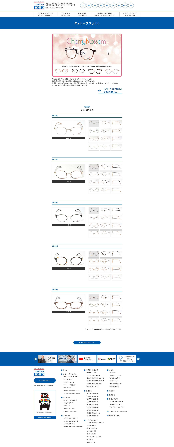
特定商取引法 (114, 386)
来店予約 (113, 372)
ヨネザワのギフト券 (116, 401)
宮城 (131, 5)
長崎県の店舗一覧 (93, 402)
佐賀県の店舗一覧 (93, 399)
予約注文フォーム (70, 408)
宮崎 (119, 5)
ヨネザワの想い (92, 425)
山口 (83, 5)
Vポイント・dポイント (117, 407)
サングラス (67, 388)
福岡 (89, 5)
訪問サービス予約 (116, 375)
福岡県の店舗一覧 (93, 396)
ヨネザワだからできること (95, 422)
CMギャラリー (91, 442)
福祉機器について (93, 386)
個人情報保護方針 (116, 384)
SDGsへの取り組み (70, 411)
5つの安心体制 (92, 431)
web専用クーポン (116, 404)
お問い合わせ (114, 381)
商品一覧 (67, 406)
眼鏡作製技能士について (72, 390)
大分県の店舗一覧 (93, 407)
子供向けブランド (70, 424)
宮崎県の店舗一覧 (93, 410)
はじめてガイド (69, 403)
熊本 (107, 5)
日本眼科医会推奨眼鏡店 (72, 393)
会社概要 (90, 439)
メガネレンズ (68, 379)
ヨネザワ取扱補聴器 (93, 375)
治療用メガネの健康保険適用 (73, 427)
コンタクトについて (70, 400)
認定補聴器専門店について (95, 378)
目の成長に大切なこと (71, 418)
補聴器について (92, 372)
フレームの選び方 (70, 385)
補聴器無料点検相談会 (94, 384)
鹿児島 (125, 5)
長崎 (101, 5)
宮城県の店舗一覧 (93, 416)
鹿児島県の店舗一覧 (93, 413)
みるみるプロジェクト (71, 421)
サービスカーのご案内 (94, 436)
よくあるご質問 (115, 378)
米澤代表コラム (92, 428)
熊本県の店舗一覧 (93, 404)
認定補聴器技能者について (95, 381)
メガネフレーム (69, 382)
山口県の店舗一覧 (93, 393)
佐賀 (95, 5)
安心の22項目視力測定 (71, 376)
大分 (113, 5)
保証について (91, 434)
